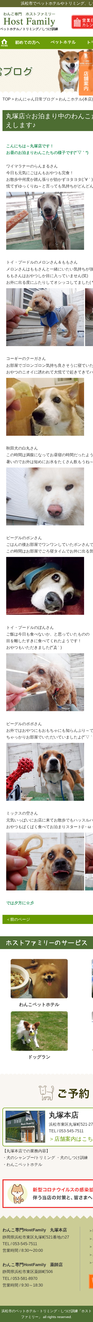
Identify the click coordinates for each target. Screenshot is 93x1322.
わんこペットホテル (24, 1164)
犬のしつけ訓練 (74, 1157)
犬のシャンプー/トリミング (30, 1157)
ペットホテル (64, 43)
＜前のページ (18, 919)
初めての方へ (27, 43)
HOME (6, 43)
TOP (6, 99)
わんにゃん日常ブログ (35, 99)
